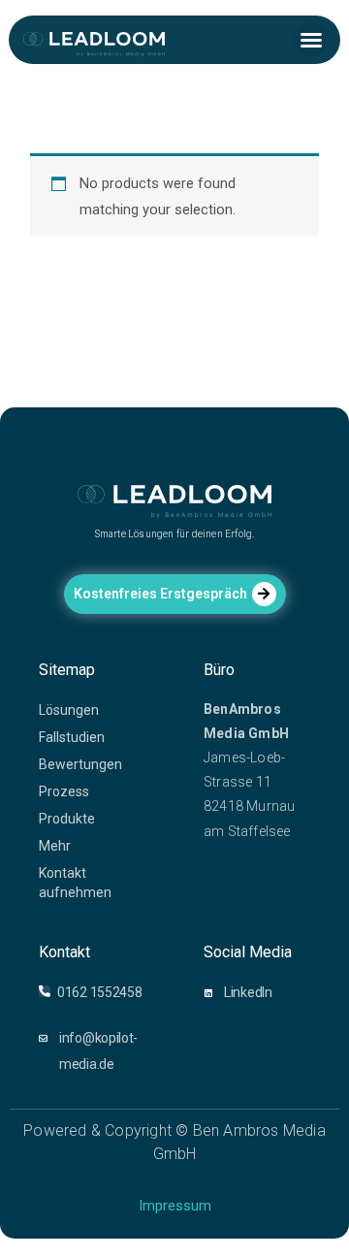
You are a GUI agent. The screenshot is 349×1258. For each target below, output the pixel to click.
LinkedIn (248, 992)
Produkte (67, 818)
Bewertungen (80, 764)
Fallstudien (72, 737)
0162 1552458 (99, 992)
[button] (311, 39)
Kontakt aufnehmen (75, 882)
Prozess (64, 791)
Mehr (55, 846)
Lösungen (69, 710)
